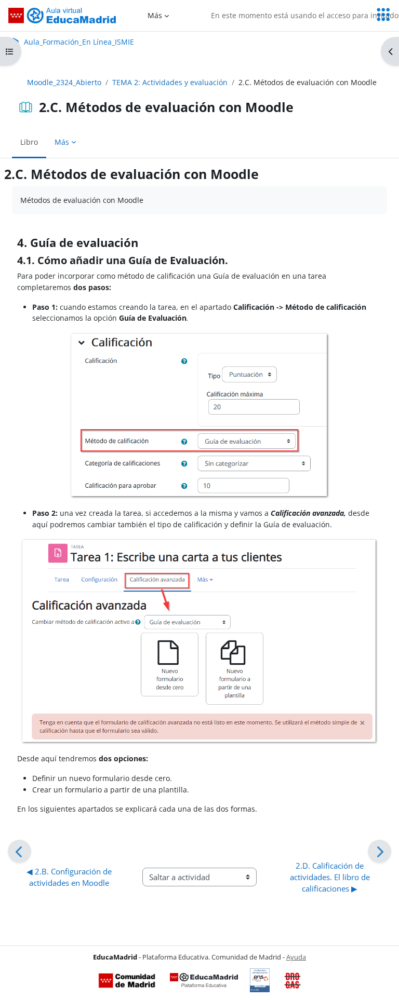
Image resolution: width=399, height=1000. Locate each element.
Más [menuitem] (155, 15)
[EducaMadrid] (204, 980)
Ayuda (296, 957)
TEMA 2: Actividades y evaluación (170, 82)
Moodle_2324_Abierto (64, 82)
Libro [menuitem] (29, 142)
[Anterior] (19, 851)
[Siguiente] (379, 851)
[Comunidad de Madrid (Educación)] (127, 980)
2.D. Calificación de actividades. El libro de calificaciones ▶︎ (331, 877)
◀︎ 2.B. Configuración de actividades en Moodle (70, 877)
